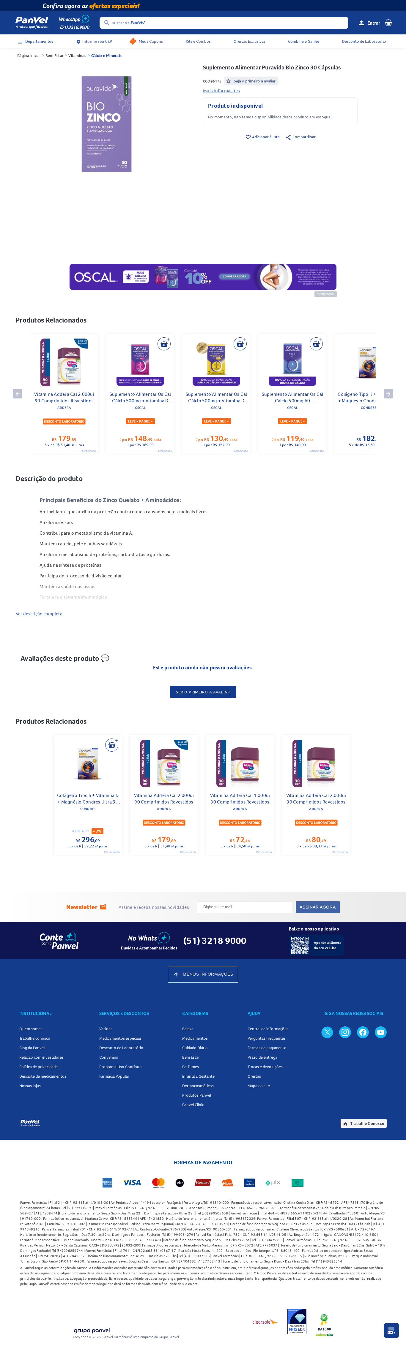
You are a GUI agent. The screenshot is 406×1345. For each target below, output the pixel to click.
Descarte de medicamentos (42, 1076)
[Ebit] (296, 1321)
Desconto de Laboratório (364, 41)
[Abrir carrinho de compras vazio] (388, 22)
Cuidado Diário (195, 1047)
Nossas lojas (30, 1085)
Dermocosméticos (198, 1085)
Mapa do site (259, 1085)
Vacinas (105, 1028)
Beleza (187, 1028)
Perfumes (190, 1066)
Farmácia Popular (114, 1076)
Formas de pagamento (267, 1047)
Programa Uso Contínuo (120, 1066)
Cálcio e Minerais (106, 55)
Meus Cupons (151, 41)
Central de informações (268, 1028)
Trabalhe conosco (34, 1038)
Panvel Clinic (193, 1104)
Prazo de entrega (262, 1057)
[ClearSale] (265, 1321)
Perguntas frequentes (267, 1038)
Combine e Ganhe (303, 41)
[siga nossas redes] (327, 1032)
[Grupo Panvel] (91, 1329)
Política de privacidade (38, 1066)
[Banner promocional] (203, 5)
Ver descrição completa (39, 614)
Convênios (108, 1057)
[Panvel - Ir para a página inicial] (32, 23)
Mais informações (221, 90)
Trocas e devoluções (265, 1066)
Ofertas (254, 1076)
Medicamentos (195, 1038)
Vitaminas (77, 55)
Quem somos (31, 1028)
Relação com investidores (41, 1057)
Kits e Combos (198, 41)
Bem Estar (54, 55)
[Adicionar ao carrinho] (164, 343)
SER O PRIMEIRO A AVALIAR (203, 692)
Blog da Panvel (32, 1047)
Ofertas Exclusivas (249, 41)
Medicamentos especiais (120, 1038)
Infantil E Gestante (198, 1076)
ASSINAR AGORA (318, 907)
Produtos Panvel (196, 1095)
